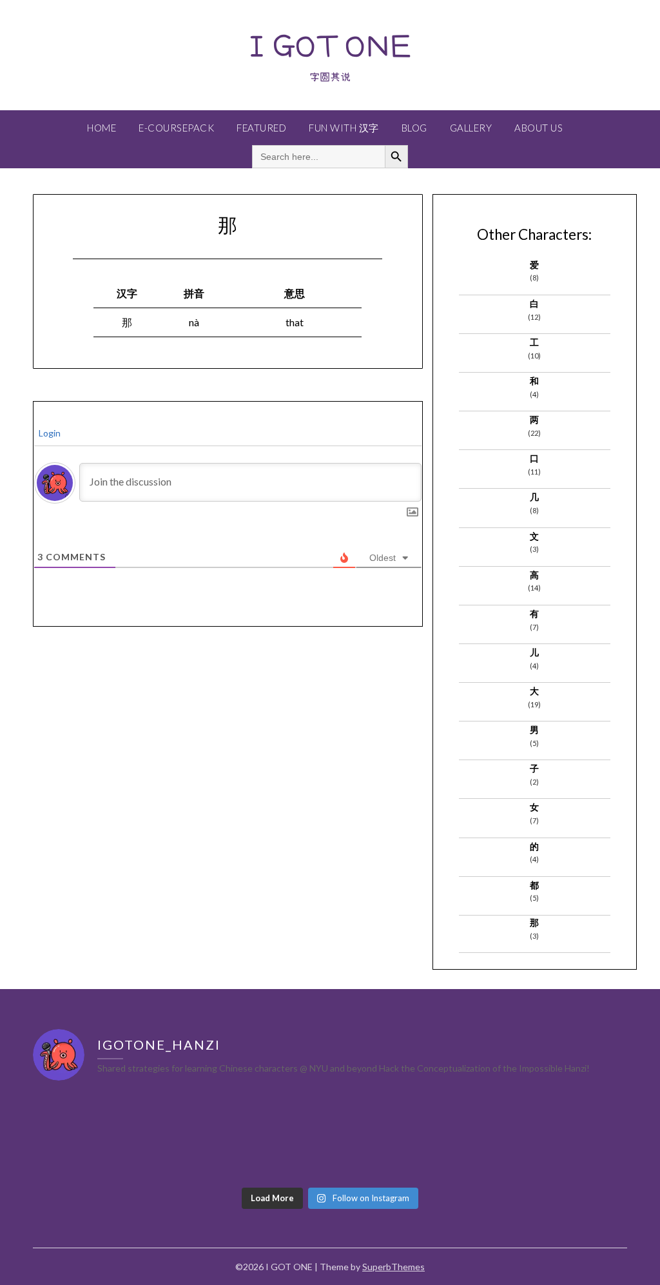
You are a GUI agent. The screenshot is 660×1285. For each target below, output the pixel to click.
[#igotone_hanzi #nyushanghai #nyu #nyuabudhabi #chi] (105, 1136)
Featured (261, 127)
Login (49, 432)
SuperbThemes (393, 1266)
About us (538, 127)
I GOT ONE (330, 45)
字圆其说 (330, 77)
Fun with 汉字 (344, 127)
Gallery (471, 127)
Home (101, 127)
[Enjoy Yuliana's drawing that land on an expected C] (555, 1136)
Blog (414, 127)
